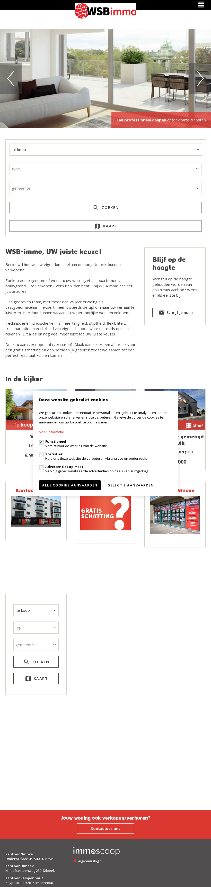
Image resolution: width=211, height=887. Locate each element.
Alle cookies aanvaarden (70, 485)
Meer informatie (51, 432)
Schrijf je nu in (179, 312)
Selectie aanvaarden (131, 485)
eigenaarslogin (89, 861)
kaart (109, 225)
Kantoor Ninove (19, 854)
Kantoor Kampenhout (24, 878)
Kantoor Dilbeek (19, 866)
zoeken (109, 207)
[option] (105, 78)
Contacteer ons (105, 828)
